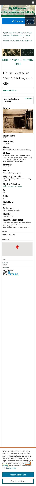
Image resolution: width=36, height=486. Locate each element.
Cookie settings (18, 481)
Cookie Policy (11, 468)
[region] (18, 466)
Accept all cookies (18, 474)
